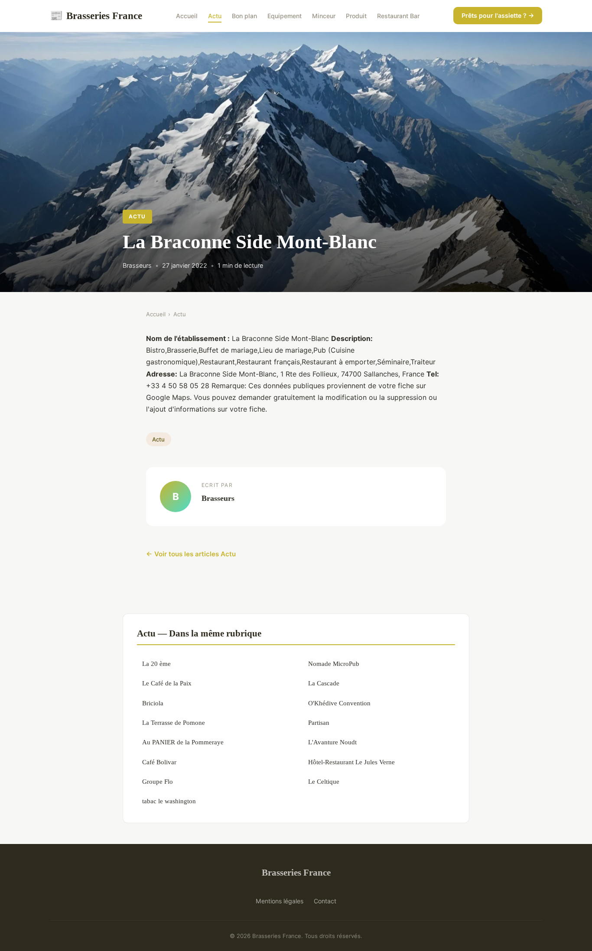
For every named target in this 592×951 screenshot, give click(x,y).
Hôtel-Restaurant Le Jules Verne (351, 762)
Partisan (318, 722)
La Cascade (323, 683)
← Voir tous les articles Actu (191, 554)
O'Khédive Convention (339, 703)
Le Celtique (323, 781)
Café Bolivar (159, 762)
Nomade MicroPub (333, 663)
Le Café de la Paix (167, 683)
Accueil (187, 15)
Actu (214, 15)
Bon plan (244, 15)
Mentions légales (279, 901)
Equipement (284, 15)
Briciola (152, 703)
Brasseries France (96, 15)
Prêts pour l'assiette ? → (498, 15)
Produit (356, 15)
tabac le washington (169, 801)
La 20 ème (156, 663)
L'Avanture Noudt (332, 742)
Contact (325, 901)
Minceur (323, 15)
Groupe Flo (157, 781)
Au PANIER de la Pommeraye (183, 742)
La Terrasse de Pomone (173, 722)
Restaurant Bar (398, 15)
